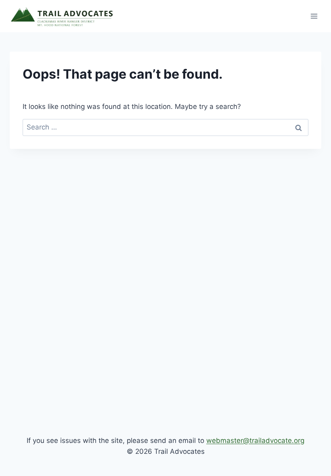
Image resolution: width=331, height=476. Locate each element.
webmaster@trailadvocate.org (255, 440)
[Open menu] (313, 16)
